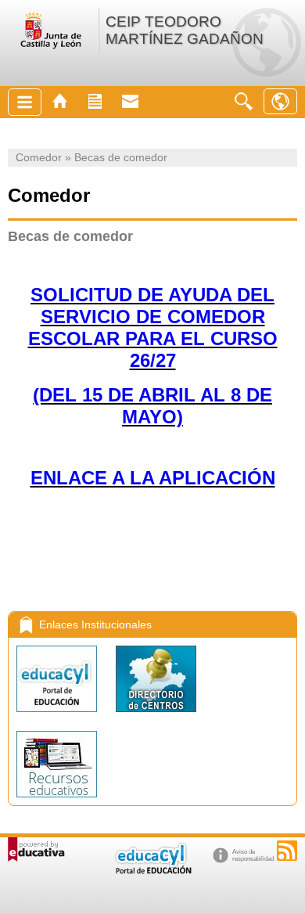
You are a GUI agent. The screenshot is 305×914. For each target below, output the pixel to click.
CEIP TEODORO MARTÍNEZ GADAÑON (185, 30)
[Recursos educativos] (57, 801)
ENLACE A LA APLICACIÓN (152, 477)
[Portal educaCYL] (58, 715)
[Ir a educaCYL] (152, 870)
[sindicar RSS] (287, 850)
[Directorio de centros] (156, 715)
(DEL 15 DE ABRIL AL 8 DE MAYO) (152, 405)
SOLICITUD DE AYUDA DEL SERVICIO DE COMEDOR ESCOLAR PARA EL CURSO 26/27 (153, 327)
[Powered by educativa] (36, 849)
